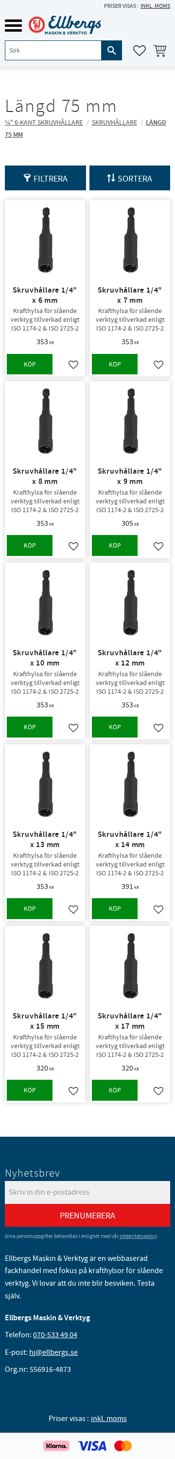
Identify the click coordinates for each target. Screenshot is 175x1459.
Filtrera (51, 179)
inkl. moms (155, 6)
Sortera (135, 179)
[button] (13, 25)
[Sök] (112, 50)
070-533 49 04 (55, 1335)
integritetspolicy (138, 1236)
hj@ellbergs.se (53, 1352)
